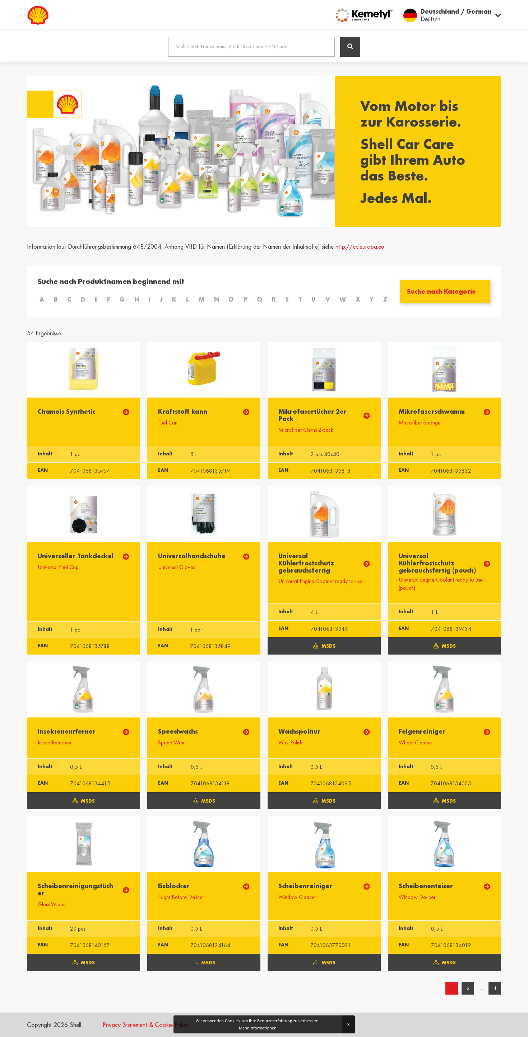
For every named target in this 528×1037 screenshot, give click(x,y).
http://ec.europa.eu (359, 247)
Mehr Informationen (258, 1028)
